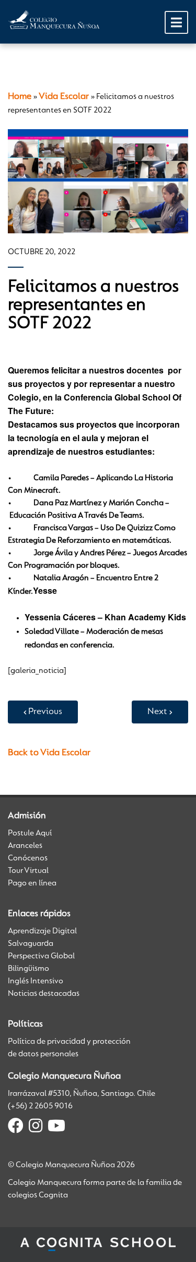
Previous (45, 712)
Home (19, 97)
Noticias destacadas (43, 994)
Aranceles (25, 846)
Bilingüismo (28, 969)
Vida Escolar (64, 97)
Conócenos (28, 858)
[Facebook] (16, 1127)
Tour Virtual (28, 871)
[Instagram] (35, 1127)
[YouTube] (56, 1127)
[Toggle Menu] (176, 22)
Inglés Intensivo (35, 981)
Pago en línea (32, 883)
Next (157, 712)
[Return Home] (54, 19)
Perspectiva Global (41, 956)
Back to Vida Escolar (49, 753)
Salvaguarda (30, 944)
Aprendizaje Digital (42, 931)
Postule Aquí (30, 833)
